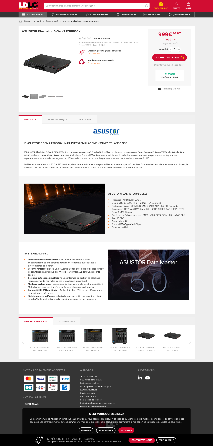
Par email (33, 404)
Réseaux (27, 21)
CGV (82, 380)
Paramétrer (106, 430)
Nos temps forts (87, 393)
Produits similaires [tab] (35, 321)
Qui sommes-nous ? (89, 376)
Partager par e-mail (172, 89)
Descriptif (30, 119)
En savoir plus (94, 53)
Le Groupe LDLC (87, 386)
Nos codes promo (88, 396)
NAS (39, 21)
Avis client (85, 119)
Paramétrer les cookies (91, 400)
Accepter (126, 430)
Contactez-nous (141, 440)
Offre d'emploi (104, 386)
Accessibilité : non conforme (93, 406)
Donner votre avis (101, 38)
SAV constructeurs (88, 390)
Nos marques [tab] (67, 321)
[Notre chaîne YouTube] (147, 379)
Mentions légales (94, 380)
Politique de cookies (89, 383)
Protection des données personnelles (97, 403)
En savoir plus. (175, 422)
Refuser (86, 430)
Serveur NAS (52, 21)
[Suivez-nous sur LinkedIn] (140, 379)
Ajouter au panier (167, 57)
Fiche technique (57, 119)
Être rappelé (166, 440)
